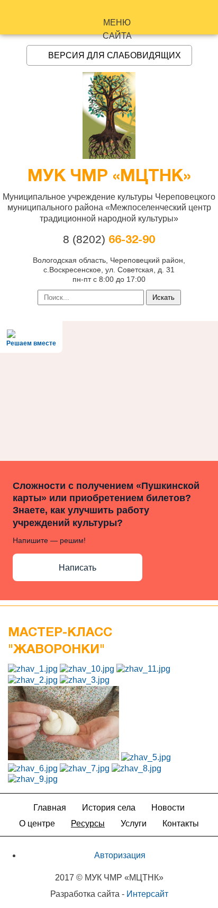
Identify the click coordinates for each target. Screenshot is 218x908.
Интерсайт (147, 893)
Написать (77, 567)
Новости (168, 807)
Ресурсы (88, 823)
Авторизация (120, 855)
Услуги (134, 823)
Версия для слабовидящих (114, 55)
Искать (163, 297)
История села (108, 807)
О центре (37, 823)
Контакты (180, 823)
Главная (49, 807)
